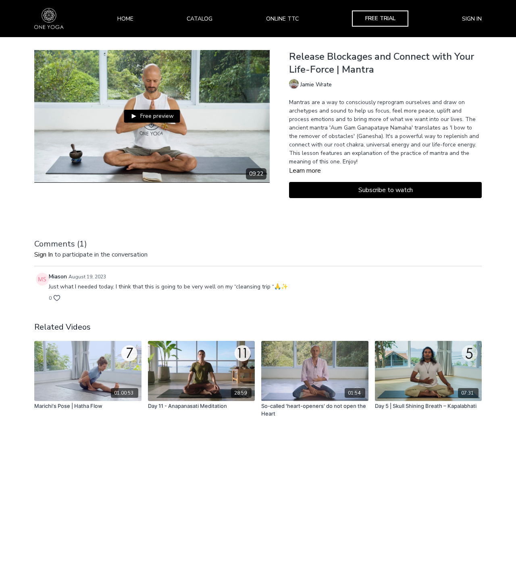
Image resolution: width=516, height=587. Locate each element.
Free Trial (380, 18)
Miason (58, 276)
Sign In (472, 19)
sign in (43, 254)
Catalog (199, 19)
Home (125, 19)
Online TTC (282, 19)
